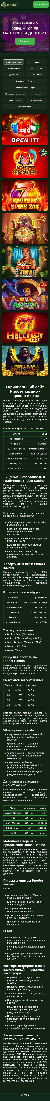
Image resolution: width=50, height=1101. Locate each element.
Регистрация (40, 5)
